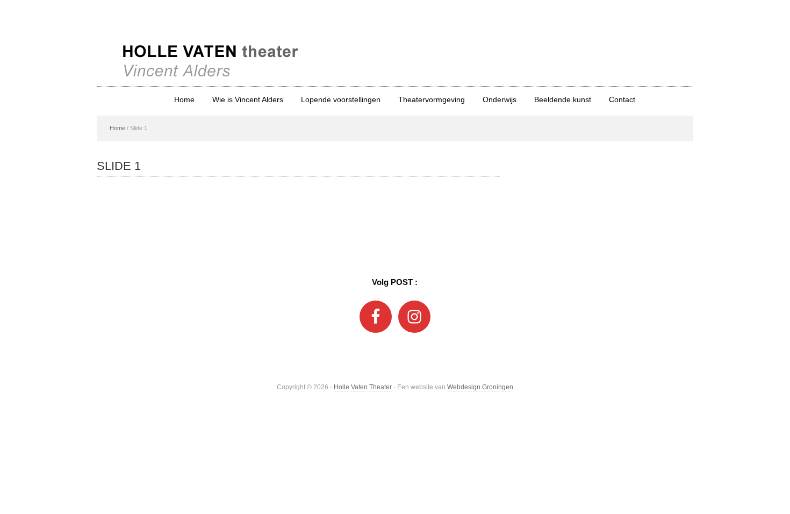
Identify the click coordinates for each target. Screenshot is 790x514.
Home (117, 128)
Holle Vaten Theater (395, 43)
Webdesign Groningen (480, 387)
